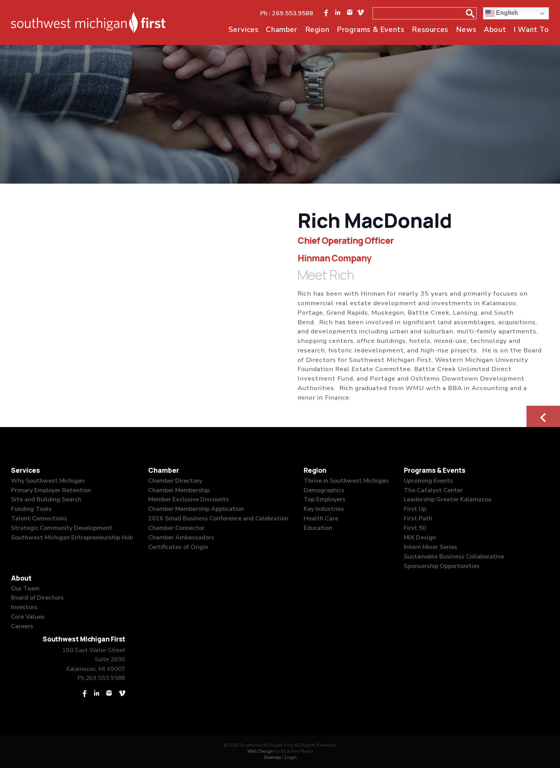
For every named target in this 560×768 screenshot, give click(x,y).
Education (318, 528)
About (495, 30)
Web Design (260, 751)
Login (291, 757)
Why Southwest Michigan (48, 481)
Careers (22, 626)
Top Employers (325, 499)
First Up (415, 509)
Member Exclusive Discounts (188, 499)
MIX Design (420, 537)
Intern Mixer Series (430, 547)
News (466, 30)
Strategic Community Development (61, 528)
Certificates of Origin (178, 547)
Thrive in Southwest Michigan (346, 481)
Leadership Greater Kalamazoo (447, 499)
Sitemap (272, 757)
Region (317, 30)
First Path (418, 518)
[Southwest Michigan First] (88, 22)
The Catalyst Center (433, 490)
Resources (430, 30)
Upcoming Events (428, 481)
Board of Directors (37, 598)
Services (244, 30)
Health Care (321, 518)
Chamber (281, 30)
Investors (24, 607)
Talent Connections (39, 518)
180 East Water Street (93, 650)
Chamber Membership (179, 490)
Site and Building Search (46, 499)
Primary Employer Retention (51, 490)
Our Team (25, 588)
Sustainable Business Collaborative (454, 556)
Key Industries (324, 509)
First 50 (415, 528)
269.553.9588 (292, 13)
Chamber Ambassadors (181, 537)
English (506, 13)
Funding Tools (31, 509)
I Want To (531, 30)
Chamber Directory (175, 481)
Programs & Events (370, 30)
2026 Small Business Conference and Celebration (218, 518)
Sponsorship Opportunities (442, 566)
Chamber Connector (176, 528)
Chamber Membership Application (196, 509)
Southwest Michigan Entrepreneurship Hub (72, 537)
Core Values (28, 617)
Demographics (324, 490)
